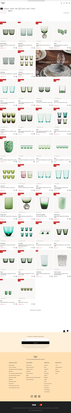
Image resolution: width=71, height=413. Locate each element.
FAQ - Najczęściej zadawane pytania (15, 373)
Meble (27, 375)
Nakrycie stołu (29, 365)
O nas (56, 365)
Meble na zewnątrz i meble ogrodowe (33, 377)
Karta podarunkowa (30, 379)
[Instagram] (35, 396)
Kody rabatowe (47, 391)
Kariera (56, 369)
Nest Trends (46, 385)
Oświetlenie (28, 371)
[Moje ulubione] (64, 3)
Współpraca (57, 371)
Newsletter (11, 371)
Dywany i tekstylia (29, 373)
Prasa (56, 373)
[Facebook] (32, 396)
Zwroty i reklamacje (12, 367)
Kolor (20, 8)
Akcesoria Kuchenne (30, 367)
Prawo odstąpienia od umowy (14, 387)
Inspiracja (46, 365)
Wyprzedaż (46, 373)
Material (23, 8)
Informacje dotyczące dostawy (14, 375)
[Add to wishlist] (14, 48)
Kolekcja (28, 8)
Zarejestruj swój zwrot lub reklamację (15, 369)
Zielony (9, 10)
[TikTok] (39, 396)
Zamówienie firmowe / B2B (14, 385)
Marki (45, 367)
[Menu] (69, 3)
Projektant (33, 8)
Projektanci (46, 369)
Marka (16, 8)
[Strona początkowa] (3, 3)
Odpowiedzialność (58, 367)
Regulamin (11, 379)
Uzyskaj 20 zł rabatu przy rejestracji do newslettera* (36, 0)
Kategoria (12, 8)
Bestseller (46, 377)
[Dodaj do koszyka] (16, 48)
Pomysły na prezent (47, 383)
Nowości (45, 375)
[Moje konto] (61, 3)
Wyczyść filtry (3, 10)
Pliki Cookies (11, 383)
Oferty (45, 371)
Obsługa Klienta (12, 365)
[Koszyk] (66, 3)
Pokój (45, 381)
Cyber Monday (47, 389)
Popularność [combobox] (67, 12)
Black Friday (46, 387)
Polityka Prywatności (12, 381)
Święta (45, 379)
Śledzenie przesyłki (12, 377)
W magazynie (6, 8)
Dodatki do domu (29, 369)
